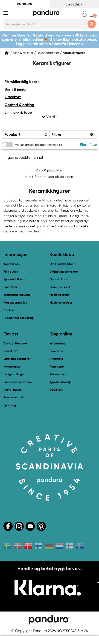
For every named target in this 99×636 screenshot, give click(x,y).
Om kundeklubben (62, 264)
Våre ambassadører (17, 358)
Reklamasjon (58, 374)
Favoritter (10, 287)
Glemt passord (60, 287)
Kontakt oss (11, 264)
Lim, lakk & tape (18, 112)
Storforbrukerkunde (16, 294)
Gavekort (13, 97)
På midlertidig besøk (22, 81)
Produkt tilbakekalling (18, 318)
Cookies (9, 310)
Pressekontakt (13, 397)
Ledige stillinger (14, 374)
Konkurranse (11, 366)
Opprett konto (59, 279)
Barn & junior (16, 89)
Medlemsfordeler (61, 302)
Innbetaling (57, 343)
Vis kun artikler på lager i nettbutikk (38, 144)
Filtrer (56, 134)
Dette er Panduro (15, 343)
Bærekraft (10, 351)
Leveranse (56, 351)
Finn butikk (10, 271)
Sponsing (9, 405)
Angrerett (56, 358)
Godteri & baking (19, 105)
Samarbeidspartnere (17, 382)
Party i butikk (12, 389)
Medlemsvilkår (59, 294)
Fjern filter (88, 144)
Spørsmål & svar (14, 279)
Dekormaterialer (48, 53)
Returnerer (57, 366)
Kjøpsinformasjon (61, 382)
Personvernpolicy (15, 302)
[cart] (92, 14)
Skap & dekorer (23, 53)
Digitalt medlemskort (64, 271)
